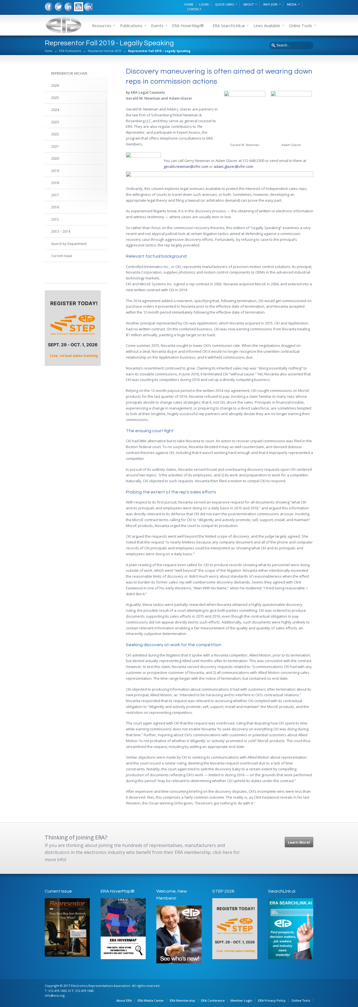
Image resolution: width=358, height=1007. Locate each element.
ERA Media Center (151, 1000)
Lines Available (266, 25)
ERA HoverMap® (188, 25)
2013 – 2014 (60, 231)
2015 (55, 219)
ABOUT (248, 4)
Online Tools (300, 1000)
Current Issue (61, 255)
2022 (55, 134)
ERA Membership (182, 1000)
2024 (55, 109)
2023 (55, 122)
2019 (55, 170)
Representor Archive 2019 (104, 51)
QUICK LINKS (224, 4)
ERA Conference (213, 1000)
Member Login (241, 1000)
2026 (55, 85)
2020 (55, 158)
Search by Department (69, 243)
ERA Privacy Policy (272, 1000)
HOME (189, 4)
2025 (55, 97)
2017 (55, 195)
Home (48, 51)
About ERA (124, 1000)
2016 (55, 207)
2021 (55, 146)
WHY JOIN (270, 4)
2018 (55, 182)
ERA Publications (70, 51)
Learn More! (299, 842)
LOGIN (204, 4)
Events (157, 25)
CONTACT (194, 9)
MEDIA (291, 4)
